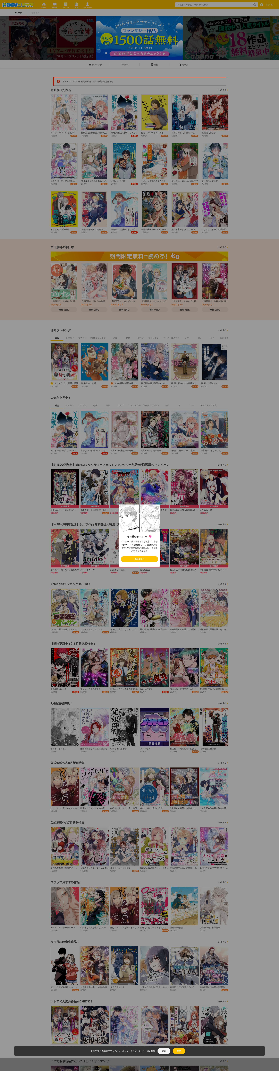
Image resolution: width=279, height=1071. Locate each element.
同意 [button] (179, 1051)
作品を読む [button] (139, 559)
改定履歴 (151, 1051)
